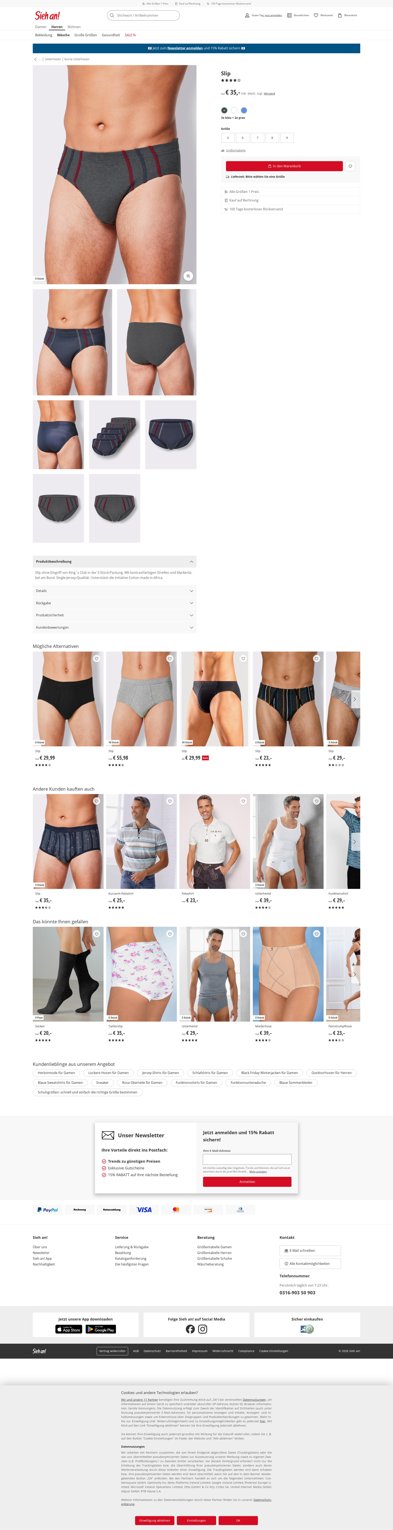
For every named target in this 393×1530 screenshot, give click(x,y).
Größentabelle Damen (214, 1247)
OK (238, 1520)
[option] (224, 110)
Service (121, 1237)
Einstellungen (196, 1520)
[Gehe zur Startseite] (47, 15)
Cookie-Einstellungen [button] (273, 1351)
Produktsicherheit (50, 615)
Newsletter (41, 1252)
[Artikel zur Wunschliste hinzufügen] (350, 166)
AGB (136, 1351)
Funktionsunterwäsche (248, 1082)
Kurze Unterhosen (76, 59)
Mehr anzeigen (258, 1171)
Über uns (40, 1247)
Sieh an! (40, 1237)
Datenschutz (152, 1351)
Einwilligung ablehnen (154, 1520)
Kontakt (287, 1237)
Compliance (246, 1351)
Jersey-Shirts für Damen (160, 1073)
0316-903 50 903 (297, 1292)
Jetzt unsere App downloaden (86, 1319)
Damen (40, 27)
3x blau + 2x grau (233, 118)
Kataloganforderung (130, 1258)
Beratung (206, 1237)
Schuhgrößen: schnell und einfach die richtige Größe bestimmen (87, 1092)
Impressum (200, 1351)
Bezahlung (123, 1252)
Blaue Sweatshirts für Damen (60, 1082)
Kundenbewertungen (52, 627)
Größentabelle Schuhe (214, 1258)
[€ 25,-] (141, 841)
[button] (34, 59)
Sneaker (102, 1082)
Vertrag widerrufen (112, 1351)
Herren (57, 27)
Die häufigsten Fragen (132, 1264)
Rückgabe (43, 603)
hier (262, 1421)
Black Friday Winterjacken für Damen (269, 1073)
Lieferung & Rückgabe (132, 1247)
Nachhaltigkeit (44, 1264)
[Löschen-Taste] (175, 15)
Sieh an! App (42, 1258)
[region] (196, 1457)
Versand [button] (269, 93)
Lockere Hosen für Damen (108, 1073)
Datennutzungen (254, 1400)
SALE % (130, 35)
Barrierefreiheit (176, 1351)
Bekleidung (43, 35)
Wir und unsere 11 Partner (139, 1400)
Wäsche (63, 35)
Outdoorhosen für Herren (332, 1073)
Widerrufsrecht (222, 1351)
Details (41, 590)
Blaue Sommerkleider (296, 1082)
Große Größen (86, 35)
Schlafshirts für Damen (210, 1073)
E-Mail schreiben (300, 1251)
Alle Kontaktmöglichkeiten (310, 1263)
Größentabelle (236, 150)
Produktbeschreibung (53, 561)
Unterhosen (53, 59)
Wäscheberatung (210, 1264)
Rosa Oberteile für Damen (142, 1082)
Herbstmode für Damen (56, 1073)
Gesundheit (111, 35)
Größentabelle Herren (214, 1252)
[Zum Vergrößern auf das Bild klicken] (188, 276)
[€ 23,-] (214, 841)
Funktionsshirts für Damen (196, 1082)
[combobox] (152, 15)
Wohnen (74, 27)
